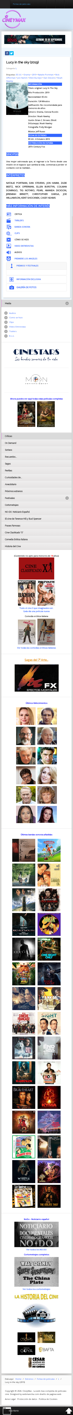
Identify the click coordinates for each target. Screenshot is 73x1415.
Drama (27, 74)
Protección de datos (27, 1399)
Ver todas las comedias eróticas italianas (36, 647)
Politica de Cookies (48, 1399)
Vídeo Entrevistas (17, 326)
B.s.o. (12, 336)
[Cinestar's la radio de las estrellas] (36, 354)
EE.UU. (19, 74)
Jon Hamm (22, 77)
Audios (12, 313)
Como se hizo (16, 317)
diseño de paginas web (50, 1394)
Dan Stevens (49, 77)
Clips (11, 322)
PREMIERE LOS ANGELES (26, 258)
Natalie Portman (46, 74)
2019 (34, 74)
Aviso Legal (10, 1399)
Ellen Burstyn (35, 77)
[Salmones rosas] (34, 39)
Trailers (12, 331)
